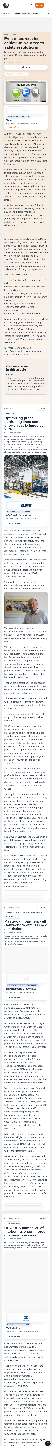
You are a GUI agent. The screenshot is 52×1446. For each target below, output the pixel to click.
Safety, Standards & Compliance (17, 74)
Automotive (10, 413)
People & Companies (22, 14)
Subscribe (39, 5)
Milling (35, 14)
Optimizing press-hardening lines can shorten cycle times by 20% (24, 423)
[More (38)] (48, 13)
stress (43, 176)
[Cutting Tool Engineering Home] (6, 5)
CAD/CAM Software (12, 912)
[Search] (31, 5)
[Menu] (47, 5)
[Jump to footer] (48, 1443)
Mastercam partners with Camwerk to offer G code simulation (25, 925)
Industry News (11, 34)
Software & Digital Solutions (32, 912)
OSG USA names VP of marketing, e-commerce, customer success (25, 1231)
